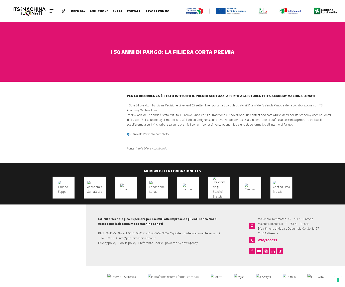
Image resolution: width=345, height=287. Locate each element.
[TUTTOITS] (315, 276)
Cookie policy (127, 243)
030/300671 (267, 240)
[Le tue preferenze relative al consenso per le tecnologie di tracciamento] (338, 280)
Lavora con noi (158, 11)
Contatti (134, 11)
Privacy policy (107, 243)
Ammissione (99, 11)
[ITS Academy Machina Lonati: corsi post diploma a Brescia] (29, 11)
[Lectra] (216, 276)
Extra (117, 11)
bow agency (190, 243)
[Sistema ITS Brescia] (121, 276)
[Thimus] (289, 276)
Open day (78, 11)
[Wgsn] (239, 276)
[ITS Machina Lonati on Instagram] (266, 251)
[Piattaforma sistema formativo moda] (173, 276)
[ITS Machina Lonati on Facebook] (252, 251)
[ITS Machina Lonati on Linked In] (273, 251)
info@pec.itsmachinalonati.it (137, 238)
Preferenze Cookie (150, 243)
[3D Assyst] (263, 276)
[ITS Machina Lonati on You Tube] (259, 251)
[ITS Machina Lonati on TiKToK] (280, 251)
